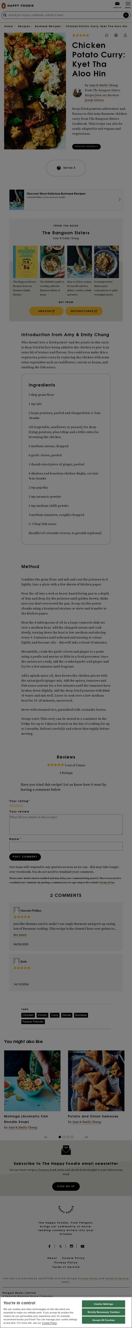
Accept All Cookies (103, 1320)
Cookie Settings (103, 1304)
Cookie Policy (49, 1322)
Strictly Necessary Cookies (103, 1312)
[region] (66, 1312)
